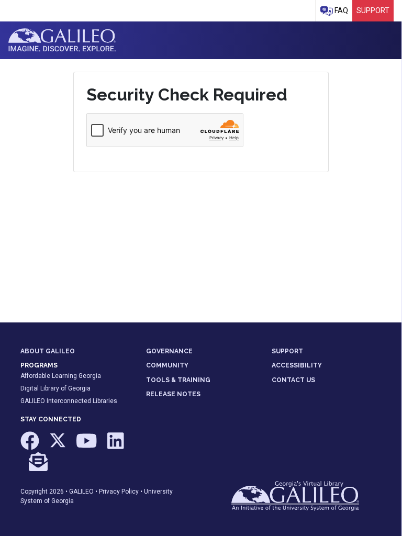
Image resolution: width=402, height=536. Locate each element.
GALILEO (81, 491)
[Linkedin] (115, 446)
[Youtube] (87, 446)
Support (372, 10)
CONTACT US (293, 380)
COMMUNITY (167, 365)
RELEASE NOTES (173, 394)
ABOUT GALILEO (47, 351)
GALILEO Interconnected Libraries (68, 401)
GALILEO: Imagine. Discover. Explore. (62, 40)
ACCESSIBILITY (297, 365)
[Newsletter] (38, 466)
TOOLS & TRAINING (178, 380)
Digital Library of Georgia (55, 388)
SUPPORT (287, 351)
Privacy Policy (119, 491)
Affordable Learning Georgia (60, 375)
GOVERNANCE (169, 351)
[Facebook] (30, 446)
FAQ (340, 10)
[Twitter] (58, 446)
